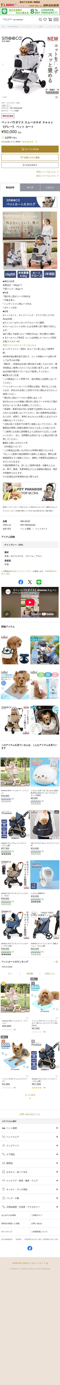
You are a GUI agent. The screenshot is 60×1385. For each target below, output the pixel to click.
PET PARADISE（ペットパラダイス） (20, 26)
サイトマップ (6, 1232)
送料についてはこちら (46, 172)
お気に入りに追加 (31, 157)
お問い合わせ (36, 1223)
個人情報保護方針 (7, 1239)
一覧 (56, 962)
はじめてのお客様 (8, 1215)
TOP (3, 26)
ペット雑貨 (38, 26)
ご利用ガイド (36, 1215)
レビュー (50, 187)
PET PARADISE (16, 108)
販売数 (30, 973)
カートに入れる (32, 149)
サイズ (30, 187)
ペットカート (49, 26)
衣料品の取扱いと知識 (10, 1223)
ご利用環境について (39, 1232)
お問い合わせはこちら (30, 1114)
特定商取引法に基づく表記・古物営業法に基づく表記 (41, 1239)
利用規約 (18, 1239)
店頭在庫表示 (31, 165)
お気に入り (50, 973)
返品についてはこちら (46, 176)
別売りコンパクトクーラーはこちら (19, 345)
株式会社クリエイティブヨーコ (21, 571)
